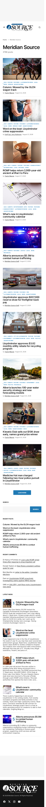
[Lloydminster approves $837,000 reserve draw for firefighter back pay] (22, 279)
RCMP (20, 126)
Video (25, 428)
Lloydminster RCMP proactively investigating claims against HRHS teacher (19, 579)
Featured (16, 82)
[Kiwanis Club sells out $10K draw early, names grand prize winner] (22, 413)
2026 (5, 82)
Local (36, 82)
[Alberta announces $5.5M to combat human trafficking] (22, 237)
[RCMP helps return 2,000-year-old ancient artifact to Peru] (22, 152)
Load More (22, 493)
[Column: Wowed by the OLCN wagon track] (22, 69)
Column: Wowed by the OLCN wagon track (21, 524)
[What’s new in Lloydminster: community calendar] (22, 193)
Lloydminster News (26, 82)
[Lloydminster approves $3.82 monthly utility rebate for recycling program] (22, 323)
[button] (4, 27)
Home (5, 40)
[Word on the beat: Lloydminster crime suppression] (22, 110)
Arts (9, 165)
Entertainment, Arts (20, 207)
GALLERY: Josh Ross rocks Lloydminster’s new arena (22, 586)
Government (8, 338)
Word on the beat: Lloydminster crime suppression (19, 529)
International (8, 167)
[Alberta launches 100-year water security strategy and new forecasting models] (22, 369)
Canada (14, 165)
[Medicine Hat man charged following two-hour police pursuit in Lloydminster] (22, 455)
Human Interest (35, 165)
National (21, 167)
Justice (22, 250)
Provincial (7, 252)
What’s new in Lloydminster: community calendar (20, 540)
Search (6, 502)
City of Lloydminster (20, 336)
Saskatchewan (18, 84)
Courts (16, 468)
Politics (37, 338)
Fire (28, 292)
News (5, 84)
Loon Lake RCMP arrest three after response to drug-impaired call (21, 561)
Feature (10, 82)
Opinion (10, 84)
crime (21, 468)
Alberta (10, 123)
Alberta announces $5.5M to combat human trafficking (19, 546)
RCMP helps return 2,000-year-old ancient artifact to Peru (21, 535)
